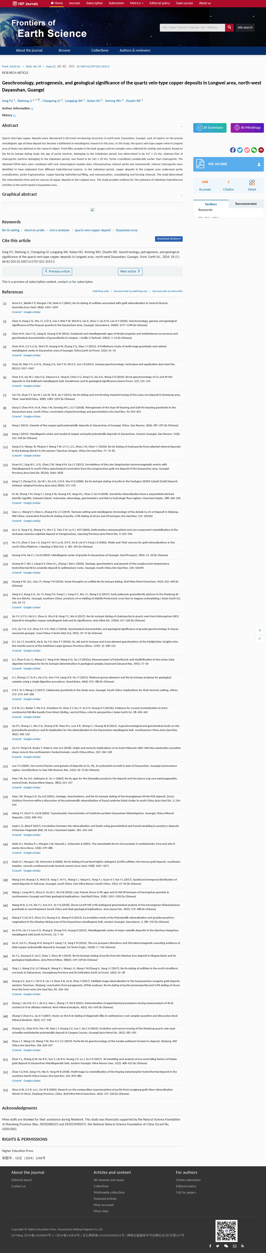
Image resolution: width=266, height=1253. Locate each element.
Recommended (246, 204)
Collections (99, 51)
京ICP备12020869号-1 (39, 1235)
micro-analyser (59, 230)
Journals (74, 3)
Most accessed (103, 1205)
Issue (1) (51, 66)
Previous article (59, 271)
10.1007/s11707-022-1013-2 (93, 66)
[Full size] (260, 639)
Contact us (18, 1186)
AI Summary (213, 128)
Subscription (94, 3)
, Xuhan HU (93, 101)
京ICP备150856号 (68, 1235)
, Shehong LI (24, 101)
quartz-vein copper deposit (93, 230)
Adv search (245, 27)
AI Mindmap (250, 128)
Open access (184, 3)
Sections (211, 204)
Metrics (135, 3)
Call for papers (186, 1192)
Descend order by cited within (168, 291)
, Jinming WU (112, 101)
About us (205, 3)
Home (58, 3)
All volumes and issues (109, 1180)
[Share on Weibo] (247, 150)
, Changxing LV (50, 101)
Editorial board (21, 1180)
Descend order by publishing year (131, 291)
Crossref (16, 312)
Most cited (101, 1211)
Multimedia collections (109, 1192)
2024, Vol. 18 (33, 66)
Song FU (8, 101)
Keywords (205, 210)
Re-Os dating (11, 230)
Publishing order (101, 291)
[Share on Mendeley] (261, 150)
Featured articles (105, 1199)
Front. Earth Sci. (11, 66)
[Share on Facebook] (232, 150)
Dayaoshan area (127, 230)
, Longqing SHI (73, 101)
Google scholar (32, 312)
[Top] (260, 631)
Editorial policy (160, 3)
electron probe (34, 230)
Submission (116, 3)
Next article (128, 271)
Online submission (188, 1180)
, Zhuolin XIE (132, 101)
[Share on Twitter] (239, 150)
